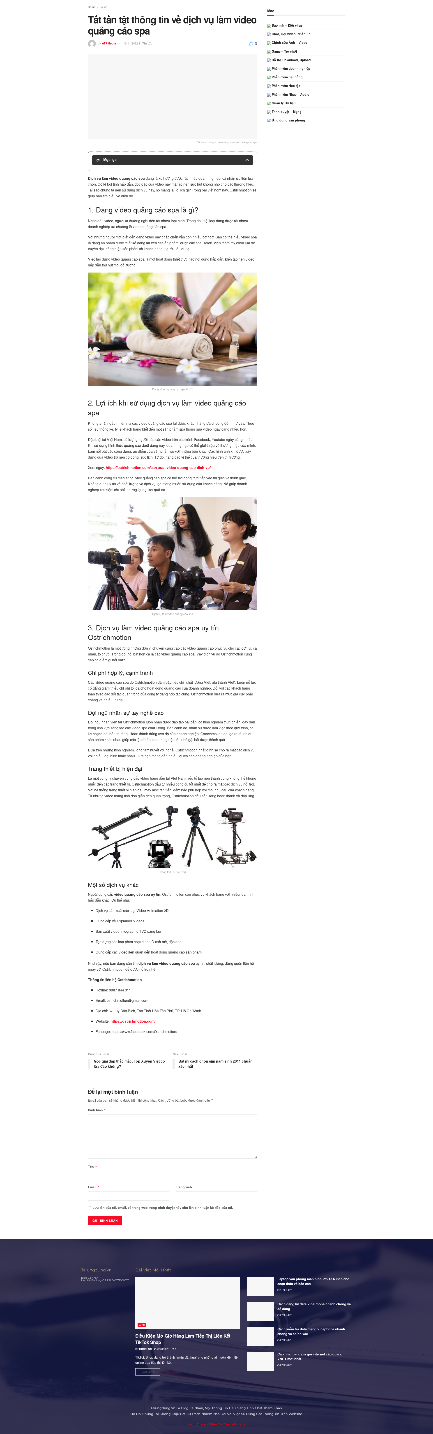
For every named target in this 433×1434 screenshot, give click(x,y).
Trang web (184, 1187)
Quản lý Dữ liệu (283, 103)
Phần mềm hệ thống (287, 77)
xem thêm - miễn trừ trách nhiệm (216, 1424)
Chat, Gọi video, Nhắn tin (291, 34)
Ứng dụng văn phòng (288, 120)
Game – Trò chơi (284, 51)
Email (93, 1187)
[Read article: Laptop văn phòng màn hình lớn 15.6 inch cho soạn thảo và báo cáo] (260, 1286)
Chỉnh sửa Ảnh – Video (289, 42)
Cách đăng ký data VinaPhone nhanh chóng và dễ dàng (314, 1306)
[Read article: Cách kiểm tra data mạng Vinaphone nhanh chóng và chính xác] (260, 1336)
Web (142, 1325)
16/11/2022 (130, 43)
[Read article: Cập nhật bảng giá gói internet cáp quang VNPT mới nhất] (260, 1361)
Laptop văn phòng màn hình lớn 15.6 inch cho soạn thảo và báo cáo (313, 1281)
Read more (150, 1370)
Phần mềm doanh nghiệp (290, 68)
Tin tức (103, 7)
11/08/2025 (285, 1290)
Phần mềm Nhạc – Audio (290, 94)
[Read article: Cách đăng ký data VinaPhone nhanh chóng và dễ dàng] (260, 1311)
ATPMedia (109, 43)
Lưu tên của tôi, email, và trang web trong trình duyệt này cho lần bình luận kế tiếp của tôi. (162, 1207)
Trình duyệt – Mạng (286, 111)
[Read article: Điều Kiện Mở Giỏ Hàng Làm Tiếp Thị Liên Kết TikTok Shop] (187, 1303)
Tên (92, 1166)
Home (91, 7)
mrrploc (145, 1349)
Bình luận (97, 1110)
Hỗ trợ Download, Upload (291, 60)
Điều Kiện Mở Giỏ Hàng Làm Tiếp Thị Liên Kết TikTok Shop (182, 1338)
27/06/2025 (285, 1315)
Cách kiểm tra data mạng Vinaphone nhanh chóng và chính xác (311, 1331)
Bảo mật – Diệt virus (287, 25)
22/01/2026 (162, 1349)
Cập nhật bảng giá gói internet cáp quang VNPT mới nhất (309, 1356)
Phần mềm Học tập (286, 85)
